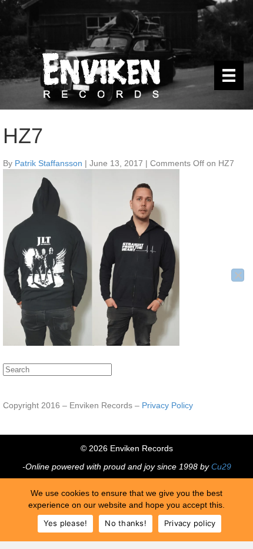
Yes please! (66, 523)
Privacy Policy (167, 405)
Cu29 (221, 466)
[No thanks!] (237, 275)
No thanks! (126, 523)
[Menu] (229, 75)
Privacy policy (190, 523)
